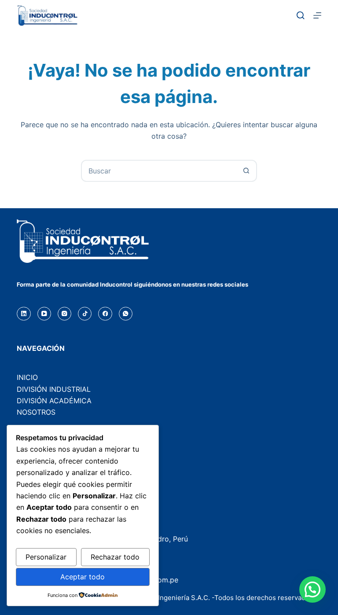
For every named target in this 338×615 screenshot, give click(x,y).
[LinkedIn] (23, 313)
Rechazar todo (115, 556)
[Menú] (317, 15)
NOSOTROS (36, 412)
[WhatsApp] (125, 313)
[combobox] (159, 171)
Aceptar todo (82, 576)
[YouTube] (44, 313)
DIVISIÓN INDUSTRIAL (54, 389)
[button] (312, 589)
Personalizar (46, 556)
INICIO (27, 377)
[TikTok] (85, 313)
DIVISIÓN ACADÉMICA (54, 400)
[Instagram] (64, 313)
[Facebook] (105, 313)
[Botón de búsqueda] (246, 171)
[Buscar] (301, 15)
